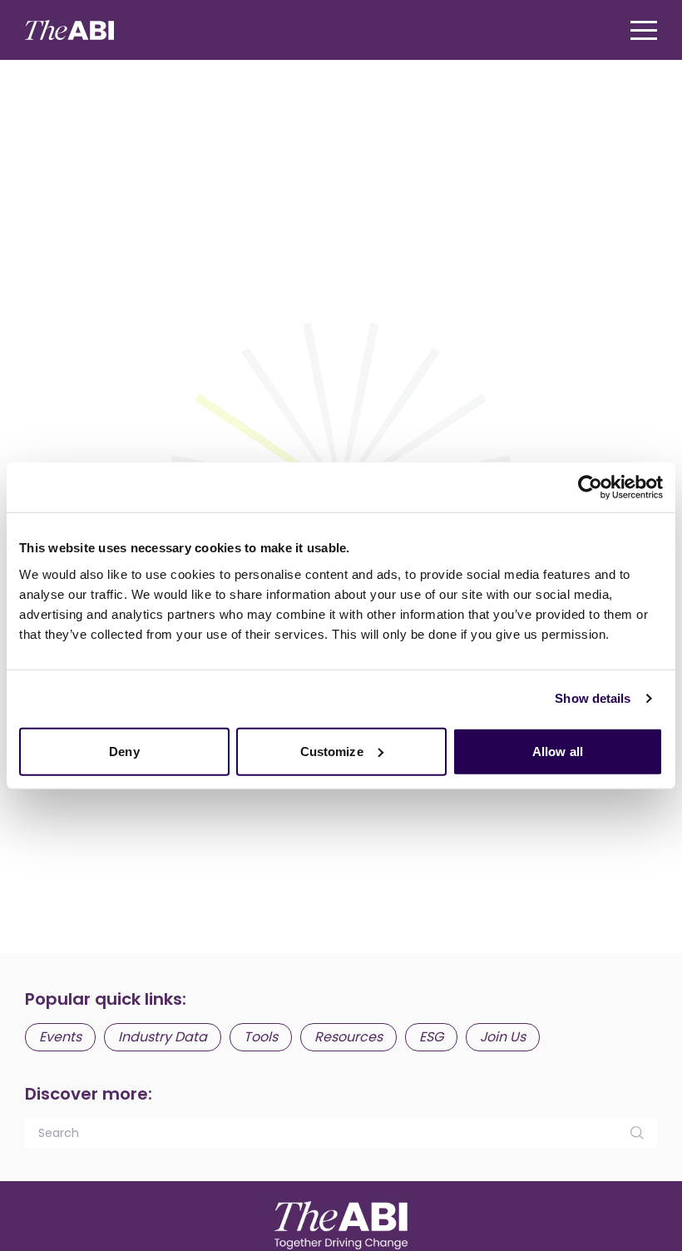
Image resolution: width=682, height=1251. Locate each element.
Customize (331, 751)
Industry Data (162, 1036)
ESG (431, 1036)
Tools (261, 1036)
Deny (124, 751)
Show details (592, 698)
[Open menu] (643, 30)
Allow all (557, 751)
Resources (348, 1036)
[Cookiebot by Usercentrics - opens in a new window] (590, 487)
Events (60, 1036)
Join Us (503, 1036)
